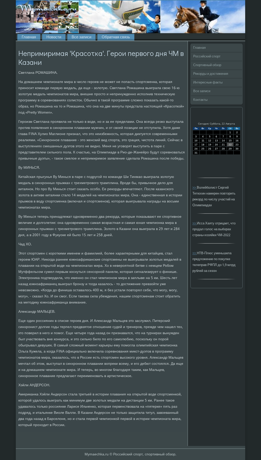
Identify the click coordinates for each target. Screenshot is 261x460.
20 (216, 144)
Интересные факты (208, 83)
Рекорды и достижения (210, 74)
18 (202, 144)
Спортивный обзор (207, 65)
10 (196, 140)
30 (237, 148)
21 (223, 144)
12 (209, 140)
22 (230, 144)
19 (209, 144)
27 (216, 148)
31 (196, 152)
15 (230, 140)
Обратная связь (116, 37)
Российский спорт (206, 56)
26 (209, 148)
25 (202, 148)
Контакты (200, 100)
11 (203, 140)
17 (196, 144)
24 (196, 148)
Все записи (81, 37)
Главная (29, 37)
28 (223, 148)
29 (230, 148)
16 (237, 140)
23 (237, 144)
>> (194, 188)
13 (216, 140)
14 (223, 140)
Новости (53, 37)
